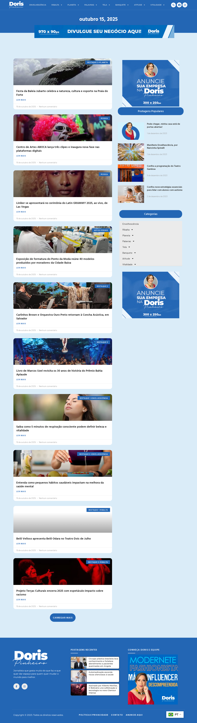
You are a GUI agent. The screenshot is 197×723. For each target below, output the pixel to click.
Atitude (138, 5)
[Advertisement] (98, 44)
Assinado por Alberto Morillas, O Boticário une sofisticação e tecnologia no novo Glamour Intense (103, 689)
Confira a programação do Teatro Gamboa (164, 167)
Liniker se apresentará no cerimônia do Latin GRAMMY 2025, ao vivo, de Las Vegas (62, 205)
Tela (105, 5)
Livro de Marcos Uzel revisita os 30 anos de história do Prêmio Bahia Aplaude (59, 372)
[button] (173, 5)
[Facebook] (179, 4)
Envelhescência (37, 5)
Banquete (120, 5)
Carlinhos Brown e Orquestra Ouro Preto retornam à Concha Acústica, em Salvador (62, 316)
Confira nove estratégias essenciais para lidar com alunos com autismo (164, 188)
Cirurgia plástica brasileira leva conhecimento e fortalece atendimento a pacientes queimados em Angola (103, 662)
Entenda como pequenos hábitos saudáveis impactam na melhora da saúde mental (60, 484)
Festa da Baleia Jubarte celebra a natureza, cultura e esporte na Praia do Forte (62, 93)
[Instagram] (184, 4)
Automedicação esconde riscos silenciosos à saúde (101, 673)
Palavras (89, 5)
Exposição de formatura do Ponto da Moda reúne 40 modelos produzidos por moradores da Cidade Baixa (55, 261)
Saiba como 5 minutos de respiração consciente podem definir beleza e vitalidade (61, 428)
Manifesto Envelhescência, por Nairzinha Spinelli (162, 146)
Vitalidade (156, 5)
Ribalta (55, 5)
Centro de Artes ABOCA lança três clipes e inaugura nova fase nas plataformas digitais (58, 149)
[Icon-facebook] (16, 686)
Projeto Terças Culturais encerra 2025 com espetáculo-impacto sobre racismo (59, 592)
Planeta (71, 5)
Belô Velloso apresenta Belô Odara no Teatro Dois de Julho (53, 538)
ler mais (21, 100)
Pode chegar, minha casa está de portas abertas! (163, 125)
